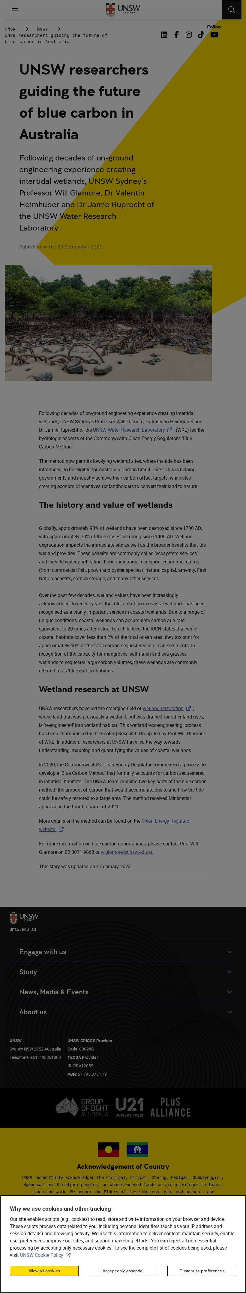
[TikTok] (201, 35)
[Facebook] (176, 35)
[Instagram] (188, 35)
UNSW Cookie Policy (46, 1255)
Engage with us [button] (42, 952)
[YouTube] (213, 35)
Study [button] (28, 972)
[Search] (232, 9)
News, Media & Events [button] (53, 992)
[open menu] (14, 9)
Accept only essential (123, 1270)
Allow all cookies (44, 1270)
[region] (123, 1244)
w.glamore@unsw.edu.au (127, 852)
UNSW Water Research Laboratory (134, 430)
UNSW (10, 29)
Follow (214, 27)
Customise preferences (201, 1270)
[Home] (123, 10)
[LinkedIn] (165, 35)
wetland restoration (168, 708)
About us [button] (33, 1012)
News (42, 29)
